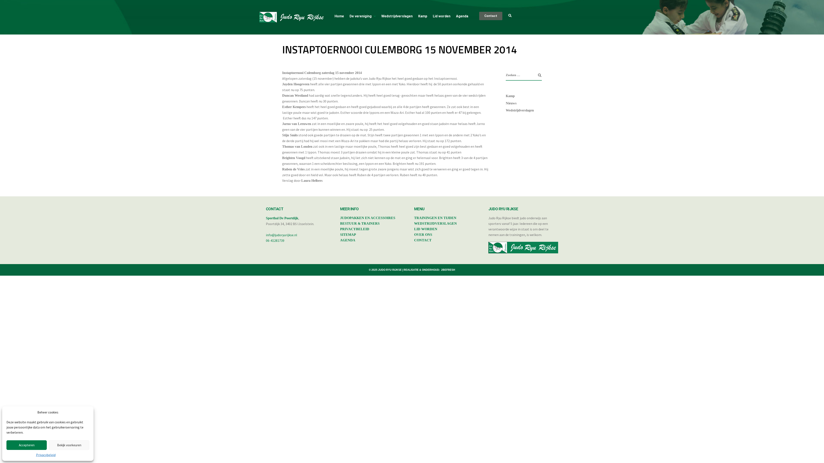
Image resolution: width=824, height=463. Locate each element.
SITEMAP (348, 234)
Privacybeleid (46, 455)
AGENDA (347, 240)
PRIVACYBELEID (354, 229)
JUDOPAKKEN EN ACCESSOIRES (367, 218)
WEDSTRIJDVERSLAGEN (435, 223)
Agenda (462, 16)
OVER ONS (423, 234)
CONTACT (423, 240)
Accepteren (27, 445)
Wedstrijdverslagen (397, 16)
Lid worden (441, 16)
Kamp (422, 16)
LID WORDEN (425, 229)
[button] (363, 16)
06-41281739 (275, 240)
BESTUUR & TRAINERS (360, 223)
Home (339, 16)
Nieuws (511, 103)
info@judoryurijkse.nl (281, 235)
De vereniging (361, 16)
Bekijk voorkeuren (69, 445)
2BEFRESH (448, 269)
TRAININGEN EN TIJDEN (435, 218)
